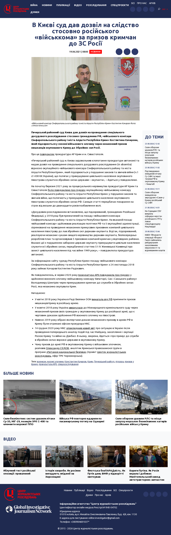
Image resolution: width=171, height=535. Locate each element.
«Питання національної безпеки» (66, 352)
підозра (120, 361)
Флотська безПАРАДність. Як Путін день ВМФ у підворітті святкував (106, 473)
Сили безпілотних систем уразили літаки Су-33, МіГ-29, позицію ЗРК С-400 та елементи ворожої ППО (29, 421)
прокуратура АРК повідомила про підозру (104, 275)
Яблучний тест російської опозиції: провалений (19, 472)
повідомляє (47, 154)
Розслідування (96, 5)
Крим (90, 361)
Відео (78, 5)
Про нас (142, 3)
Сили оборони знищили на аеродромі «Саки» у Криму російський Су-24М (154, 197)
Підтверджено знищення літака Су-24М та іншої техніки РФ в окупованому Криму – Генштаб (154, 177)
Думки (34, 12)
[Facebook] (119, 51)
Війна (34, 5)
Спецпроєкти (126, 490)
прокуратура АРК (48, 364)
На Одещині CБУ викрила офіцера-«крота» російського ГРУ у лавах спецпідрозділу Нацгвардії (153, 218)
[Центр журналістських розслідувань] (16, 9)
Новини (47, 5)
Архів (152, 3)
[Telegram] (135, 51)
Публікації (63, 5)
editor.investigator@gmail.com (104, 518)
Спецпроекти (120, 5)
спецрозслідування (68, 364)
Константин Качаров (76, 361)
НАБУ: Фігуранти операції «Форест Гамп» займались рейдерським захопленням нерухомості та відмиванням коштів (155, 242)
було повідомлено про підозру (67, 190)
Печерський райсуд (104, 361)
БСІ (133, 3)
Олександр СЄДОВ (57, 348)
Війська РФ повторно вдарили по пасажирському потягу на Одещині (81, 420)
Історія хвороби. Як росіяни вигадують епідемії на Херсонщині (62, 473)
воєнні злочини (55, 361)
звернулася (76, 307)
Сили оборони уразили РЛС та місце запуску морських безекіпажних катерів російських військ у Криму (154, 155)
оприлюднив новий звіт (80, 328)
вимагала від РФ (102, 299)
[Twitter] (127, 51)
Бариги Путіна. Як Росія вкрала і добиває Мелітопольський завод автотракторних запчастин (146, 475)
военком (41, 361)
